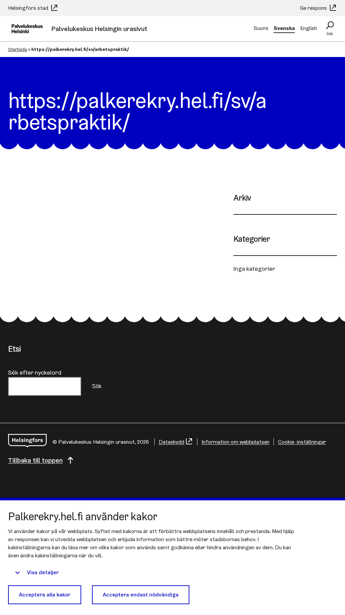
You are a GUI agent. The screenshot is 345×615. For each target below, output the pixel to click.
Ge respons (314, 7)
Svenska (284, 28)
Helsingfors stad (29, 7)
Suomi (261, 28)
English (308, 28)
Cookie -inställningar (302, 441)
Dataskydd (171, 441)
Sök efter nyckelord (34, 372)
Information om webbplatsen (235, 441)
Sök (96, 386)
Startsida (17, 49)
